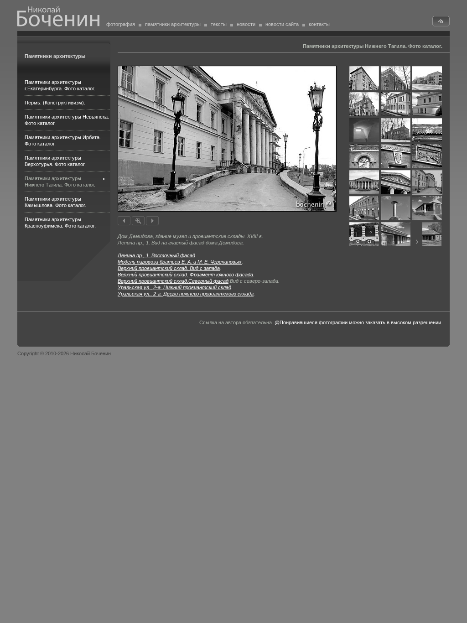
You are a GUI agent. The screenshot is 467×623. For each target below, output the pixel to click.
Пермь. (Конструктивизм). (55, 102)
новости (246, 24)
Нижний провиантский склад (174, 287)
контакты (319, 24)
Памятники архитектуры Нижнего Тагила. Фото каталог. (372, 46)
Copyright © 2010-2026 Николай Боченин (64, 353)
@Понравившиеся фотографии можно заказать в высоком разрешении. (358, 322)
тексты (219, 24)
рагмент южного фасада (185, 274)
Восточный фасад (156, 255)
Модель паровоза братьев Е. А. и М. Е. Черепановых (180, 262)
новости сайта (282, 24)
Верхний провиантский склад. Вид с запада (169, 268)
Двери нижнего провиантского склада (186, 293)
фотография (120, 24)
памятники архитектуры (173, 24)
